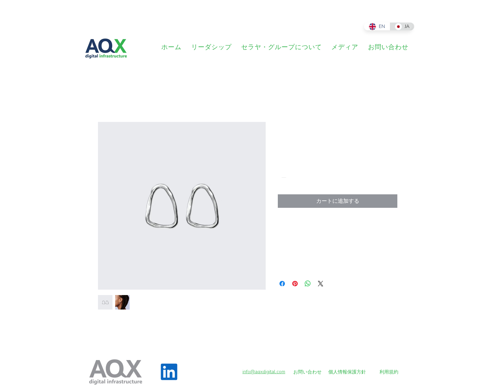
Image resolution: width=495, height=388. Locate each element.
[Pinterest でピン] (295, 284)
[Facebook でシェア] (282, 284)
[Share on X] (321, 284)
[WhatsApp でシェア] (308, 284)
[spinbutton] (293, 177)
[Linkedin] (169, 371)
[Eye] (106, 48)
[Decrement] (283, 177)
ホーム (106, 97)
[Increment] (303, 177)
